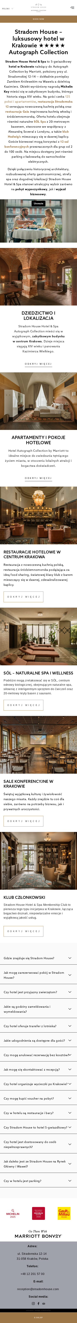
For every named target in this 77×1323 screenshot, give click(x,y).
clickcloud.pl (46, 1310)
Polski (6, 9)
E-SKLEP (38, 1318)
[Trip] (43, 1303)
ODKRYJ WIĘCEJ (38, 364)
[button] (72, 7)
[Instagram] (33, 1303)
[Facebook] (38, 1303)
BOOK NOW (38, 19)
